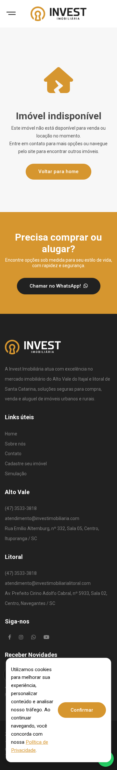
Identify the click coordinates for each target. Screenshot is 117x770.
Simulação (16, 473)
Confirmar (82, 710)
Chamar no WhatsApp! (56, 286)
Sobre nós (15, 443)
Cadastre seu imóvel (26, 463)
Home (11, 433)
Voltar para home (58, 171)
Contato (13, 453)
